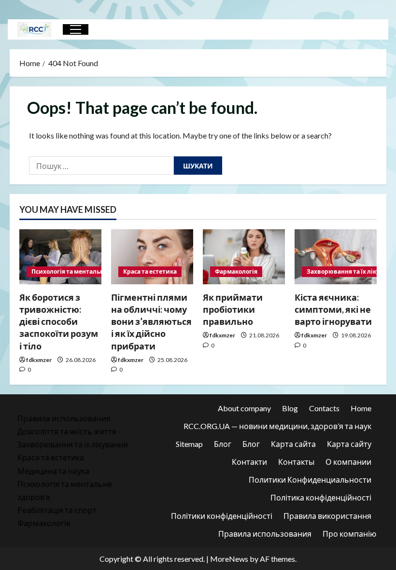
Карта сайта (293, 443)
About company (244, 408)
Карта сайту (349, 443)
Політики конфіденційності (221, 515)
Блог (222, 443)
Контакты (296, 461)
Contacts (324, 408)
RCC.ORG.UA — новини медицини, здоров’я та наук (277, 426)
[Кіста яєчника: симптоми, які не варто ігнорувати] (336, 256)
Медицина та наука (53, 470)
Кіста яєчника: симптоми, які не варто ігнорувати (333, 309)
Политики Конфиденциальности (310, 479)
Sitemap (189, 443)
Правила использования (64, 418)
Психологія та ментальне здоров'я (83, 271)
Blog (290, 408)
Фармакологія (236, 271)
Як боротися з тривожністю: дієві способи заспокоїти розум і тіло (58, 321)
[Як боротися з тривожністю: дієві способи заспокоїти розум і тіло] (60, 256)
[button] (75, 29)
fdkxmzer (39, 359)
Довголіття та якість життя (66, 431)
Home (361, 408)
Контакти (249, 461)
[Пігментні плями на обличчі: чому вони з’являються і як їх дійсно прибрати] (152, 256)
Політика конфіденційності (320, 497)
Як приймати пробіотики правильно (233, 309)
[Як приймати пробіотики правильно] (244, 256)
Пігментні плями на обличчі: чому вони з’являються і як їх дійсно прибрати (151, 321)
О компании (348, 461)
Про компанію (349, 533)
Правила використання (327, 515)
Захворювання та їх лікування (72, 444)
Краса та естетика (150, 271)
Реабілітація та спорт (57, 509)
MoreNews (229, 558)
